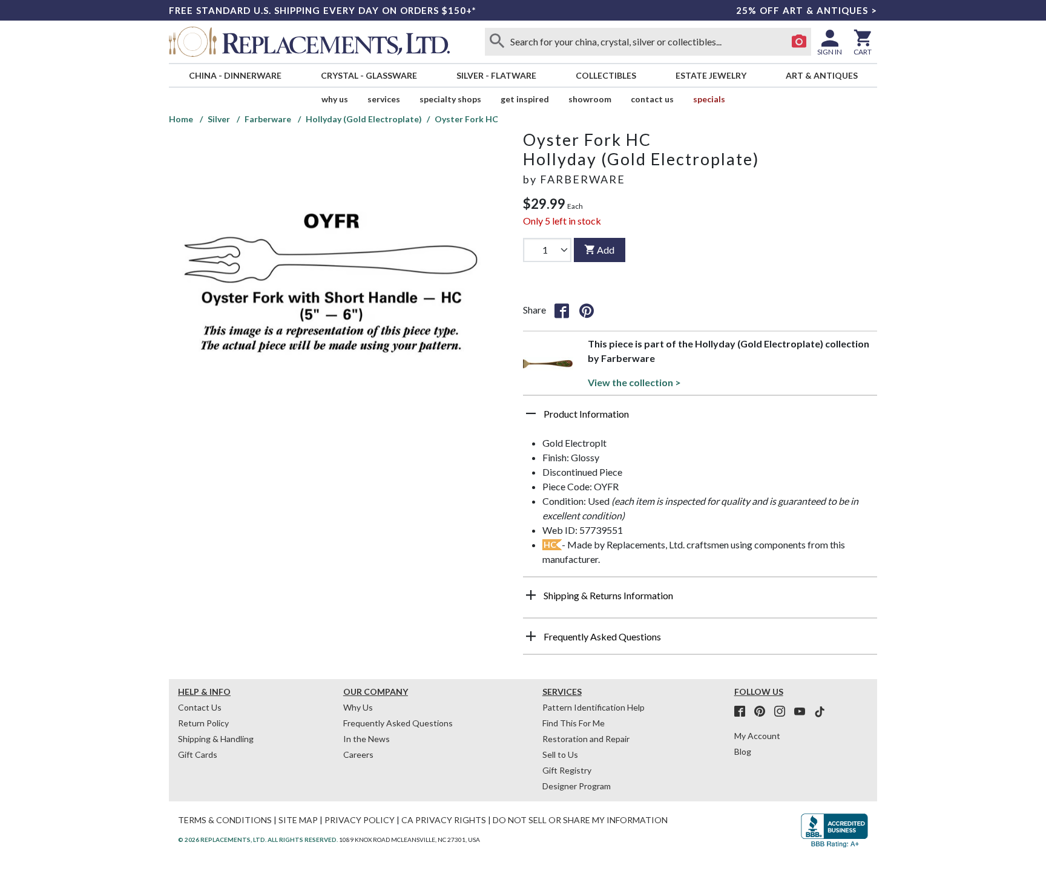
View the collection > (634, 382)
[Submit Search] (497, 42)
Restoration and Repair (586, 739)
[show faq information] (531, 636)
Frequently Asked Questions (398, 723)
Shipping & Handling (216, 739)
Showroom (589, 99)
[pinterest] (763, 711)
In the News (366, 739)
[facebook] (743, 711)
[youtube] (803, 711)
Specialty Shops (450, 99)
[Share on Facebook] (562, 310)
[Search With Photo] (799, 42)
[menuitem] (235, 75)
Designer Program (576, 786)
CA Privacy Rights (443, 820)
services (383, 99)
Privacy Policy (359, 820)
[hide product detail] (531, 413)
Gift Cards (197, 754)
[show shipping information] (531, 595)
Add (605, 249)
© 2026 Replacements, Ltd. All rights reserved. (258, 839)
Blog (742, 751)
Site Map (298, 820)
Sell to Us (560, 754)
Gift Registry (566, 770)
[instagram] (783, 711)
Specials (709, 99)
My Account (757, 736)
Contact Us (652, 99)
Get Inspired (525, 99)
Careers (358, 754)
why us (334, 99)
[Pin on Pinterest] (586, 310)
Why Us (358, 707)
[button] (700, 418)
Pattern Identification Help (593, 707)
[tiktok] (819, 711)
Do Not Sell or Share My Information (580, 820)
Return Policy (203, 723)
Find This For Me (573, 723)
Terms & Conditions (225, 820)
